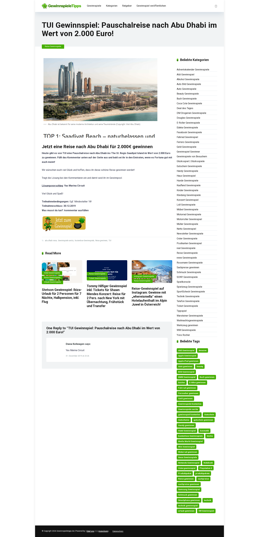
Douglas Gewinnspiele (188, 117)
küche (210, 436)
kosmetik (204, 430)
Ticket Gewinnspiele (97, 278)
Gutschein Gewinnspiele (189, 166)
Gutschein (209, 414)
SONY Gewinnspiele (187, 277)
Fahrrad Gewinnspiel (187, 137)
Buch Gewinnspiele (187, 98)
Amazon (203, 350)
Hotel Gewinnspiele (52, 273)
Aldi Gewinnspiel (185, 74)
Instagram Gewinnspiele (144, 276)
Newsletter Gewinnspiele (190, 233)
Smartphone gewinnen (189, 500)
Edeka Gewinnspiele (187, 127)
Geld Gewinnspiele (186, 146)
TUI (110, 241)
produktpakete (202, 473)
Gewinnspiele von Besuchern (192, 156)
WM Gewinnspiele (186, 330)
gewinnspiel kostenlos (189, 414)
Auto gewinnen (185, 366)
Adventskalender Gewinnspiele (193, 69)
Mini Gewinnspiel (186, 446)
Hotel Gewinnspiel (187, 430)
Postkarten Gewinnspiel (189, 243)
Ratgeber (127, 5)
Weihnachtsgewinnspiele (190, 320)
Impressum (103, 531)
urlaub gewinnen (186, 511)
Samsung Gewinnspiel (189, 489)
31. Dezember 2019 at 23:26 (77, 356)
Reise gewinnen (101, 241)
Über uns (90, 531)
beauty (200, 366)
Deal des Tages (185, 108)
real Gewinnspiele (186, 248)
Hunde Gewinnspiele (187, 180)
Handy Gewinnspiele (187, 171)
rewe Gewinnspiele (187, 257)
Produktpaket (184, 473)
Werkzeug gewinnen (187, 325)
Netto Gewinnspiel (186, 228)
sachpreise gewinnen (188, 484)
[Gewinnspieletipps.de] (61, 5)
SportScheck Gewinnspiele (191, 291)
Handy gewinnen (186, 425)
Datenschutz (118, 531)
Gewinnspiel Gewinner (188, 151)
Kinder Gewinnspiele (187, 190)
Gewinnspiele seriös (66, 241)
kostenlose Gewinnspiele (84, 241)
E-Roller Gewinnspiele (188, 122)
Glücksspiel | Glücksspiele (191, 161)
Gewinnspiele (94, 5)
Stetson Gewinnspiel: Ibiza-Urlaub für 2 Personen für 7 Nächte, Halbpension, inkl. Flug (62, 296)
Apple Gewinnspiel (187, 355)
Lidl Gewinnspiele (186, 204)
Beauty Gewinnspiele (188, 93)
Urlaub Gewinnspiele (52, 282)
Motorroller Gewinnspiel (189, 219)
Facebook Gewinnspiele (189, 132)
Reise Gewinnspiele (53, 46)
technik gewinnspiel (188, 505)
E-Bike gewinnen (197, 382)
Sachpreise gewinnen (188, 267)
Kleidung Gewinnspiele (189, 195)
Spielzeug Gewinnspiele (189, 286)
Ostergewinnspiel (186, 468)
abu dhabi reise (51, 241)
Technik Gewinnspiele (188, 296)
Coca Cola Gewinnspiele (189, 103)
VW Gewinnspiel (206, 511)
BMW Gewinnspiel (186, 377)
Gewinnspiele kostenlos (189, 404)
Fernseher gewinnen (188, 393)
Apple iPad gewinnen (188, 361)
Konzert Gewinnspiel (187, 199)
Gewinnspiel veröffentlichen (151, 5)
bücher (181, 382)
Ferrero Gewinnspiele (188, 142)
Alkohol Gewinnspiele (188, 79)
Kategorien (111, 5)
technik (207, 500)
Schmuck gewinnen (187, 495)
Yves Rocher (183, 335)
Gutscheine (183, 420)
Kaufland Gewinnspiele (189, 185)
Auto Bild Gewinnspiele (189, 84)
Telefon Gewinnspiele (188, 301)
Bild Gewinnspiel (186, 372)
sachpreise (203, 479)
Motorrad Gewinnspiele (189, 214)
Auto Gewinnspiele (186, 88)
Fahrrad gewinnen (187, 388)
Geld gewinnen (185, 398)
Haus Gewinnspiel (186, 175)
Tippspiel (182, 310)
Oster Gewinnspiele (187, 238)
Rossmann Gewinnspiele (190, 262)
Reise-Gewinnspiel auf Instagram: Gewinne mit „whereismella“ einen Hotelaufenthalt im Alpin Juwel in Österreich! (149, 296)
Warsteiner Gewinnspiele (190, 315)
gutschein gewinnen (203, 420)
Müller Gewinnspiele (187, 224)
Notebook (208, 463)
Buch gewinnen (207, 377)
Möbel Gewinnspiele (187, 209)
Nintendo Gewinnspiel (188, 463)
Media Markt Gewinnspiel (190, 441)
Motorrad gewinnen (187, 452)
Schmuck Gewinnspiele (189, 272)
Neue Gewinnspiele (187, 457)
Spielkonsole (184, 281)
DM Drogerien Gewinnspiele (191, 113)
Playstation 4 (206, 468)
